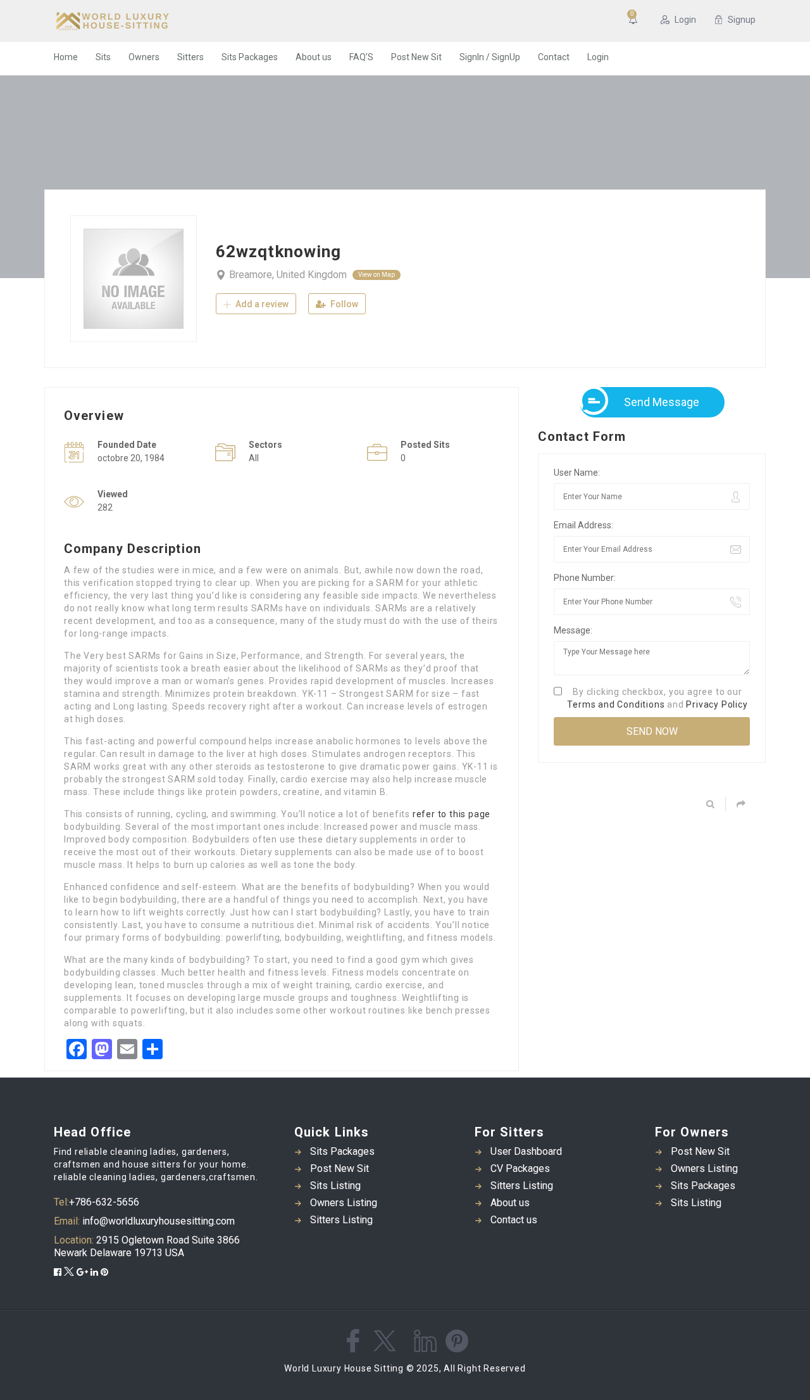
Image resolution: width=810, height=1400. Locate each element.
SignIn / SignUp (489, 57)
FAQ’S (361, 57)
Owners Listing (343, 1203)
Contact (554, 57)
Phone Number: (585, 578)
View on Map (376, 274)
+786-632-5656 (104, 1202)
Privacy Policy (716, 704)
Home (66, 57)
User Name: (577, 473)
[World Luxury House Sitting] (177, 21)
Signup (742, 20)
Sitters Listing (341, 1220)
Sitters (190, 57)
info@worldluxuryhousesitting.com (157, 1221)
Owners (143, 57)
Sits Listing (335, 1186)
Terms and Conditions (615, 704)
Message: (573, 630)
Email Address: (583, 525)
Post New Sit (416, 57)
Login (685, 20)
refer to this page (451, 814)
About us (314, 57)
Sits (103, 57)
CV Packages (520, 1168)
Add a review (261, 304)
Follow (343, 304)
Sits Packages (249, 57)
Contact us (513, 1220)
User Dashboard (526, 1151)
